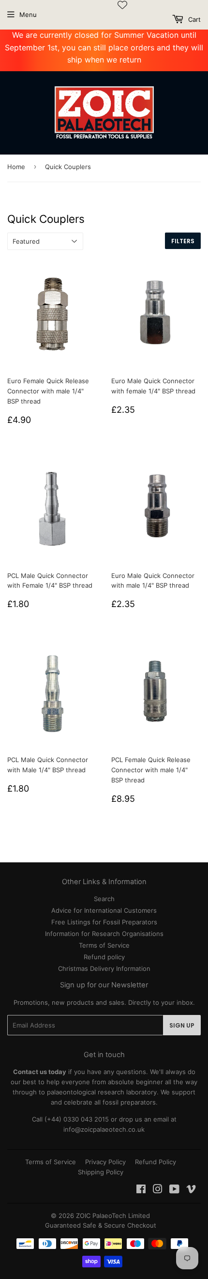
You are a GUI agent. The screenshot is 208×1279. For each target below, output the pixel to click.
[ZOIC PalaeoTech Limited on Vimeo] (191, 1190)
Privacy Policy (105, 1162)
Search (104, 899)
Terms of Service (104, 945)
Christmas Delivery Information (104, 968)
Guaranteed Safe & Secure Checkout (100, 1225)
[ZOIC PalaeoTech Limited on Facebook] (141, 1190)
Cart (193, 19)
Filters (182, 241)
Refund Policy (155, 1162)
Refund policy (104, 957)
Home (16, 167)
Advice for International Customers (104, 910)
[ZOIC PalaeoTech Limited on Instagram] (158, 1190)
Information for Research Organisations (104, 933)
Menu (28, 14)
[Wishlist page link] (122, 5)
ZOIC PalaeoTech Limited (113, 1215)
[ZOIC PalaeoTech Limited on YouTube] (174, 1190)
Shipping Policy (100, 1172)
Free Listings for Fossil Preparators (104, 922)
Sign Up (181, 1025)
